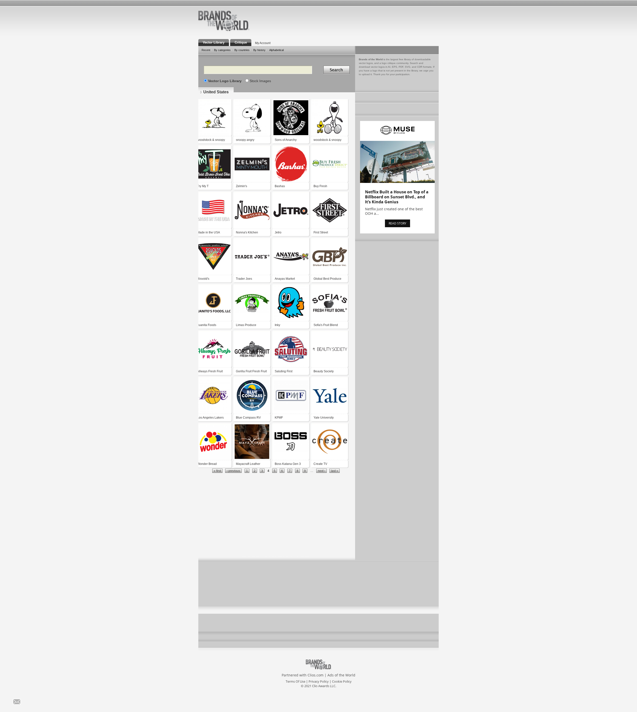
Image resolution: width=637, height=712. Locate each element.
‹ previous (233, 470)
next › (321, 470)
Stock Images (260, 81)
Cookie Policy (342, 681)
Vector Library (213, 42)
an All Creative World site (239, 31)
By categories (222, 50)
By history (259, 50)
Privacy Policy (319, 681)
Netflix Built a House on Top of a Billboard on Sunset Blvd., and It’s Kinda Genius (396, 197)
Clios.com (315, 675)
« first (217, 470)
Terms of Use (295, 681)
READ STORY (397, 223)
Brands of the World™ (223, 21)
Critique (241, 42)
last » (334, 470)
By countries (242, 50)
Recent (206, 50)
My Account (262, 43)
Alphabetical (276, 50)
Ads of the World (341, 675)
